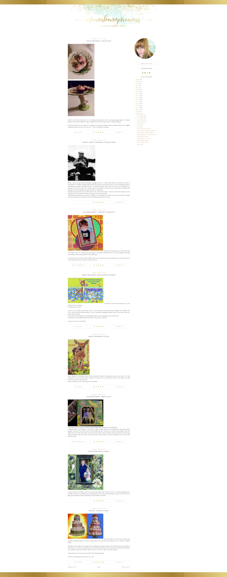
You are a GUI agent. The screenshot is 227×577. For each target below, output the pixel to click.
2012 (137, 105)
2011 (137, 107)
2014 (137, 101)
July (138, 125)
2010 (137, 109)
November (140, 117)
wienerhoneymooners (101, 574)
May (138, 144)
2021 (137, 87)
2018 (137, 93)
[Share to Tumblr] (100, 132)
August (139, 123)
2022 (137, 85)
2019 (137, 91)
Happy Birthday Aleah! (98, 336)
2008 (137, 113)
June (139, 127)
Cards (80, 326)
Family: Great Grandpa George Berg (99, 142)
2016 (137, 97)
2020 (137, 89)
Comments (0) (119, 202)
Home (99, 567)
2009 (137, 111)
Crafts (80, 132)
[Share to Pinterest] (98, 132)
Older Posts (126, 567)
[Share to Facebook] (96, 132)
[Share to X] (94, 132)
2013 (137, 103)
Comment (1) (119, 132)
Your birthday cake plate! (98, 41)
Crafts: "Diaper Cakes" (98, 511)
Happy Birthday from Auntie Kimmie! (99, 275)
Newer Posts (72, 567)
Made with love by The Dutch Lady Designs (123, 574)
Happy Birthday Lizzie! (98, 451)
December (140, 115)
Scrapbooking (80, 265)
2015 (137, 99)
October (140, 119)
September (140, 121)
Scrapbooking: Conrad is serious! (99, 212)
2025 (137, 79)
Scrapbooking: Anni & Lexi (99, 397)
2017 (137, 95)
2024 (137, 81)
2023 (137, 83)
